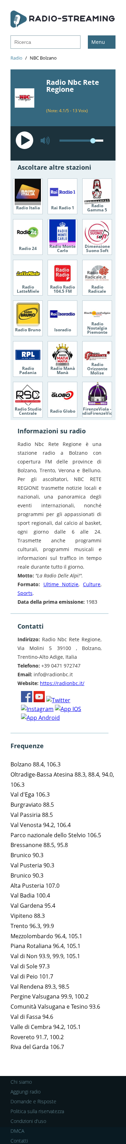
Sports (25, 593)
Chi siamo (21, 1081)
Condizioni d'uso (28, 1121)
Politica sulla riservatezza (37, 1111)
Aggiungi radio (25, 1091)
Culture (91, 584)
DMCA (17, 1131)
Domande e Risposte (33, 1101)
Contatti (19, 1140)
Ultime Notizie (61, 584)
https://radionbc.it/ (62, 683)
